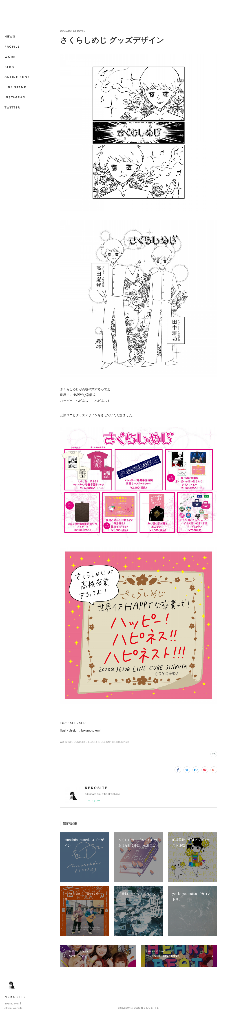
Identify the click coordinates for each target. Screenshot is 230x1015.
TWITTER (12, 107)
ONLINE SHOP (17, 77)
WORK (10, 57)
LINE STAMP (15, 87)
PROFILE (12, 47)
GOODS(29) (80, 741)
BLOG (9, 67)
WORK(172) (66, 741)
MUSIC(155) (122, 741)
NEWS (9, 36)
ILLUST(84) (94, 741)
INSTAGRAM (15, 97)
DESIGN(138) (108, 741)
